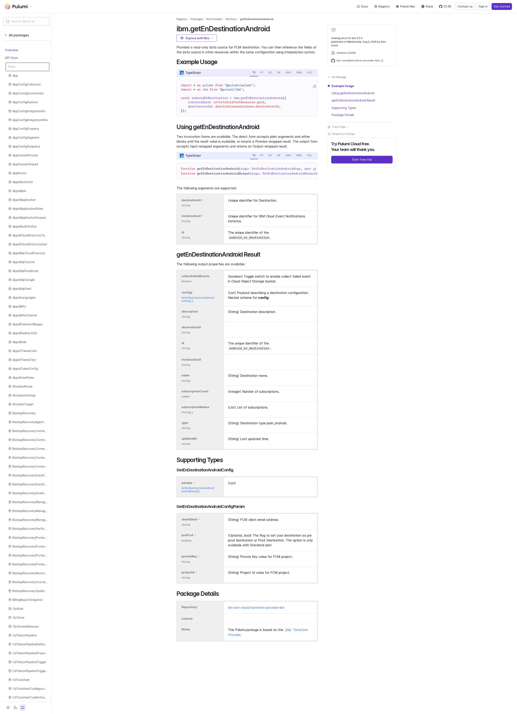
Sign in (483, 6)
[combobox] (26, 21)
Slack (429, 6)
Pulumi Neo (407, 6)
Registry (384, 6)
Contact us (465, 6)
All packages (19, 35)
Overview (11, 50)
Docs (364, 6)
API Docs (11, 58)
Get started (502, 6)
